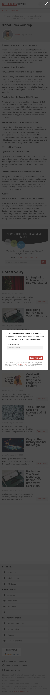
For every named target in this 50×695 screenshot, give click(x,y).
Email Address (13, 344)
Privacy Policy (23, 364)
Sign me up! (36, 358)
